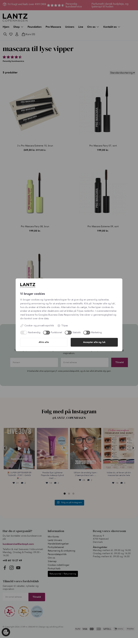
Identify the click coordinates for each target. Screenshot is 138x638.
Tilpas (64, 325)
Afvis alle (44, 342)
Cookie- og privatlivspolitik (39, 325)
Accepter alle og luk (94, 342)
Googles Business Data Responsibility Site (61, 314)
